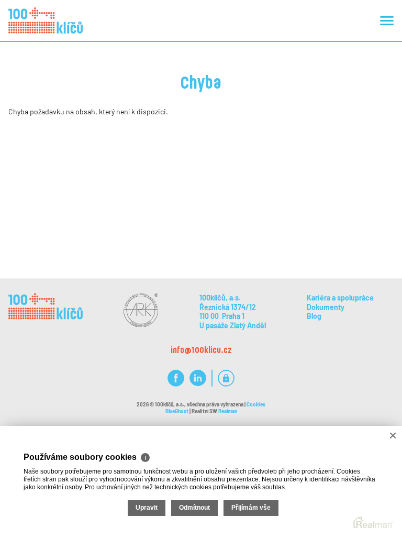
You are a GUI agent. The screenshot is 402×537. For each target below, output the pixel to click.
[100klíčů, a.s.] (45, 20)
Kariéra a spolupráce (340, 297)
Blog (314, 316)
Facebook (176, 378)
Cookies (256, 404)
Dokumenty (325, 307)
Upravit (147, 507)
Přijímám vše (251, 507)
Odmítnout (194, 507)
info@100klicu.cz (201, 350)
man (227, 411)
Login (226, 378)
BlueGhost (176, 411)
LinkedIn (197, 378)
